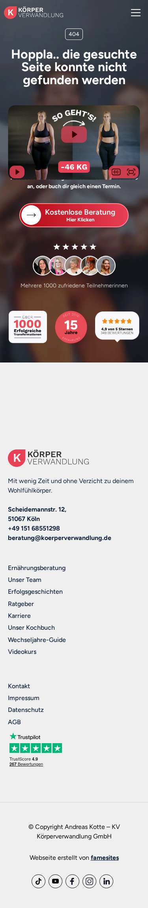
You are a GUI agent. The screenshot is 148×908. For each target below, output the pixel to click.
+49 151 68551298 (34, 528)
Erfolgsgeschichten (35, 591)
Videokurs (22, 651)
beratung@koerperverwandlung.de (59, 538)
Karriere (19, 615)
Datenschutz (26, 710)
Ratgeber (21, 604)
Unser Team (24, 579)
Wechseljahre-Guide (37, 640)
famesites (105, 857)
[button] (134, 12)
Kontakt (19, 686)
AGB (14, 722)
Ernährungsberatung (37, 568)
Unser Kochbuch (31, 627)
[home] (33, 12)
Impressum (23, 698)
